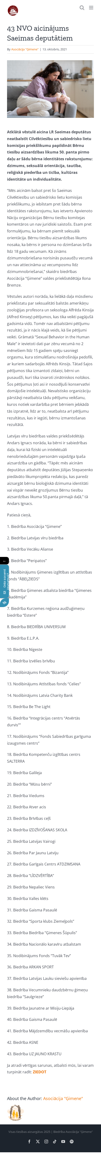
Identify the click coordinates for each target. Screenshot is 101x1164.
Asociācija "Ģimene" (25, 49)
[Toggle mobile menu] (91, 7)
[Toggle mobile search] (82, 7)
